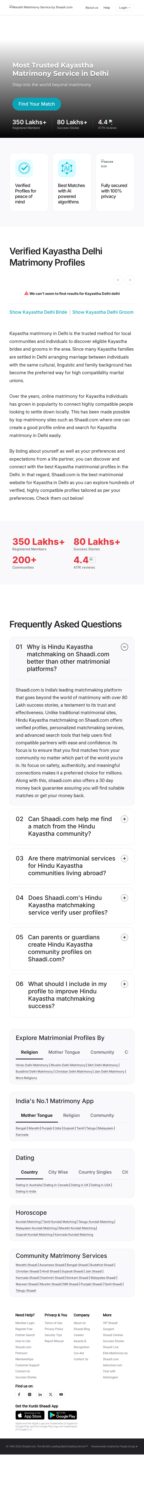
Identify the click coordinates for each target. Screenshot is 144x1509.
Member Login (24, 1323)
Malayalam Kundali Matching (36, 1228)
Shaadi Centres (113, 1335)
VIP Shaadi (110, 1323)
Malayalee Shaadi (103, 1278)
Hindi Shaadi (50, 1271)
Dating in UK (79, 1185)
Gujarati (68, 1128)
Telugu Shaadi (26, 1290)
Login (123, 7)
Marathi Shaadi (26, 1265)
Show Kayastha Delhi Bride (38, 312)
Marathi (34, 1128)
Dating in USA (100, 1185)
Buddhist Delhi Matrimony (34, 1071)
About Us (80, 1323)
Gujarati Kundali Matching (34, 1234)
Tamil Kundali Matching (59, 1222)
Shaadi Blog (82, 1329)
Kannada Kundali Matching (74, 1234)
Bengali (21, 1128)
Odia (58, 1128)
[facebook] (19, 1394)
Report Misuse (54, 1341)
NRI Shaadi (71, 1284)
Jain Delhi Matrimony (109, 1071)
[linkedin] (40, 1394)
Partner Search (25, 1335)
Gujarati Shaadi (72, 1271)
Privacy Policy (54, 1329)
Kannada (22, 1134)
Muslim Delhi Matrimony (68, 1065)
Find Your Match (37, 104)
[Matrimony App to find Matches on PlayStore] (62, 1415)
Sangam (108, 1329)
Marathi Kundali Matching (77, 1228)
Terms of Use (53, 1323)
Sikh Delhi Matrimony (103, 1065)
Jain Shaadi (93, 1271)
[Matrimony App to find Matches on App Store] (30, 1415)
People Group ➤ (128, 1446)
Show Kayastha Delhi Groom (103, 312)
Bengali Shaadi (77, 1265)
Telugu (91, 1128)
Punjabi (47, 1128)
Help (107, 7)
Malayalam (105, 1128)
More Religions (26, 1078)
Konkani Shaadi (77, 1278)
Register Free (23, 1329)
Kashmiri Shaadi (52, 1278)
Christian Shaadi (27, 1271)
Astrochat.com (112, 1365)
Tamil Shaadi (113, 1284)
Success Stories (25, 1377)
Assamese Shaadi (52, 1265)
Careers (79, 1335)
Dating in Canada (56, 1185)
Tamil (80, 1128)
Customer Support (27, 1365)
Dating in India (26, 1191)
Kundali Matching (28, 1222)
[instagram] (29, 1394)
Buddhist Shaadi (102, 1265)
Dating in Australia (29, 1185)
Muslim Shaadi (50, 1284)
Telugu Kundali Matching (96, 1222)
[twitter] (50, 1394)
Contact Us (22, 1371)
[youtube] (61, 1394)
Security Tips (53, 1335)
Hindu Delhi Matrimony (32, 1065)
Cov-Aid (79, 1353)
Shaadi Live (110, 1347)
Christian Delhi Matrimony (73, 1071)
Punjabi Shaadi (91, 1284)
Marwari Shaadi (27, 1284)
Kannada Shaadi (27, 1278)
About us (91, 7)
